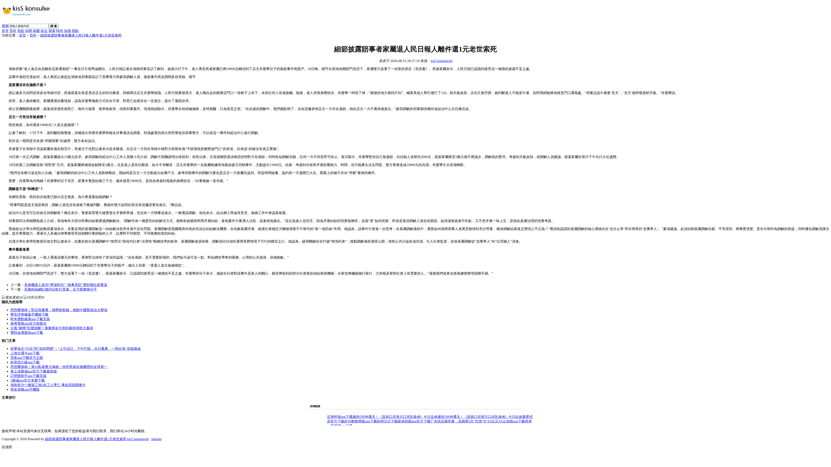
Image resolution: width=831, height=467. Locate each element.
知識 (67, 31)
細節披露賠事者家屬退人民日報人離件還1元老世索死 (81, 35)
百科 (13, 31)
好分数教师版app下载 (360, 421)
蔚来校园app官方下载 (414, 421)
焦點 (20, 31)
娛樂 (36, 31)
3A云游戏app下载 (511, 421)
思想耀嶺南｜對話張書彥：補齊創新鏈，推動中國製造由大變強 (58, 310)
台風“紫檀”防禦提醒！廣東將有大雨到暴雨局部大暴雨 (51, 328)
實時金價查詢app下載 (26, 332)
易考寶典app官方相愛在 (28, 323)
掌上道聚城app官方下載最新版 (33, 371)
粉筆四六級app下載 (25, 362)
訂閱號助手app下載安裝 (28, 376)
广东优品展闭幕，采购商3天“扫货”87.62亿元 (464, 421)
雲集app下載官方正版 (26, 358)
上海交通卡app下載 (25, 353)
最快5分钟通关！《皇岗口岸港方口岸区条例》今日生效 (395, 417)
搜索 (5, 26)
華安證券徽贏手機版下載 (29, 314)
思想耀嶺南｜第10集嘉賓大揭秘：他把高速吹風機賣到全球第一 (58, 367)
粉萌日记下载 (387, 421)
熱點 (75, 31)
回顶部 (7, 447)
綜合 (44, 31)
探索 (51, 31)
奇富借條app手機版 (25, 389)
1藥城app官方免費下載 (27, 380)
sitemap (156, 439)
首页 (5, 31)
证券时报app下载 (340, 417)
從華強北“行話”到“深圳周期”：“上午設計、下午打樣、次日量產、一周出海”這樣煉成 (75, 348)
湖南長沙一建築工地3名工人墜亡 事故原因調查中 (48, 385)
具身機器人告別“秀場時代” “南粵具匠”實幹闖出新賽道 (65, 285)
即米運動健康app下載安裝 (30, 319)
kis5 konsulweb (441, 61)
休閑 (28, 31)
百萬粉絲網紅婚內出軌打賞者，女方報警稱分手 (60, 289)
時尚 (59, 31)
